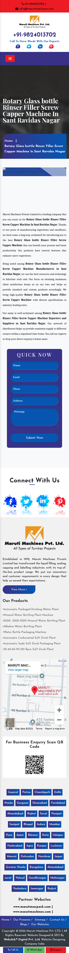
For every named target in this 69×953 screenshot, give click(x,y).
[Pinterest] (51, 46)
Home (8, 141)
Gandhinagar (37, 877)
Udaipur (58, 835)
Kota (45, 835)
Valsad (20, 877)
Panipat (56, 813)
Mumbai (54, 824)
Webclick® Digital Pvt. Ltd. (22, 939)
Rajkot (31, 813)
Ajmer (20, 835)
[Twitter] (29, 46)
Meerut (12, 856)
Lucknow (56, 845)
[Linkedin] (40, 46)
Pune (9, 835)
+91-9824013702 (34, 35)
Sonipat (14, 824)
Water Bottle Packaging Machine (25, 632)
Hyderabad (14, 845)
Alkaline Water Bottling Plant (23, 626)
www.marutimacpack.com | (33, 907)
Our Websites (40, 924)
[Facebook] (18, 46)
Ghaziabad (39, 803)
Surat (43, 813)
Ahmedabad (15, 813)
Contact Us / (58, 919)
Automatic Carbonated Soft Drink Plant (30, 638)
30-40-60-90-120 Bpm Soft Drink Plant (29, 649)
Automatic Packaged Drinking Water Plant (31, 609)
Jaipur (58, 856)
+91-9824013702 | (35, 4)
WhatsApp (35, 950)
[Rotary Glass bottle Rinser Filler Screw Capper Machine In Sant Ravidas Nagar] (34, 171)
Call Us (14, 950)
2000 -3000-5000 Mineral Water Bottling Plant (34, 620)
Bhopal (28, 824)
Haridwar (44, 856)
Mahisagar (57, 877)
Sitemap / (41, 919)
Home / (6, 919)
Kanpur (42, 845)
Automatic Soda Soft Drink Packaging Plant (32, 643)
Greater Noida (15, 867)
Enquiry (56, 950)
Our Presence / (22, 919)
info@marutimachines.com (36, 8)
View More (18, 589)
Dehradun (27, 856)
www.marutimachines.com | (33, 912)
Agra (29, 845)
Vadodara (19, 888)
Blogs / (24, 924)
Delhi (57, 792)
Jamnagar (36, 888)
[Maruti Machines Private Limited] (34, 539)
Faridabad (58, 803)
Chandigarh (42, 792)
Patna (26, 792)
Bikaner (33, 835)
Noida (8, 803)
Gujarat (13, 792)
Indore (41, 824)
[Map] (34, 694)
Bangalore (36, 867)
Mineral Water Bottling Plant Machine (28, 615)
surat (8, 877)
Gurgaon (22, 803)
